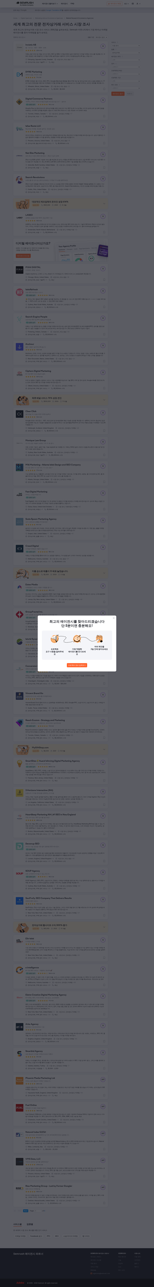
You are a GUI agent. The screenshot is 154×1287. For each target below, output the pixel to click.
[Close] (113, 618)
